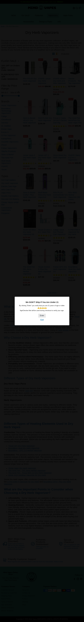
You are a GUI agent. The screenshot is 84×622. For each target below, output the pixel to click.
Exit (42, 320)
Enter (42, 315)
